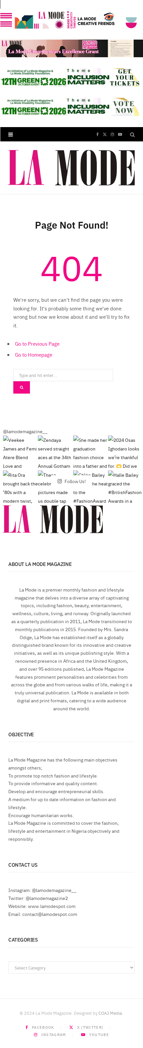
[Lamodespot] (71, 168)
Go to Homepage (33, 354)
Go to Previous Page (37, 343)
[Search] (132, 134)
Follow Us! (74, 481)
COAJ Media (110, 1013)
